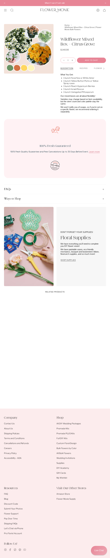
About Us (8, 428)
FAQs (7, 189)
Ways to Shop (12, 199)
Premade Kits (62, 428)
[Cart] (104, 10)
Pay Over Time (11, 518)
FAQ (6, 494)
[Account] (98, 10)
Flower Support (11, 513)
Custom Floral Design (66, 443)
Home (67, 25)
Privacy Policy (10, 453)
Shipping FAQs (10, 523)
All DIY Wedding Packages (68, 423)
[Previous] (4, 3)
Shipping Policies (11, 433)
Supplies (60, 463)
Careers (8, 448)
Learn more (94, 151)
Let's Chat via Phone (13, 528)
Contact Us (9, 423)
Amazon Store (63, 494)
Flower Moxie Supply (66, 499)
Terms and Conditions (14, 438)
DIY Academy (62, 468)
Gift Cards (61, 473)
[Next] (105, 3)
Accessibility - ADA (12, 458)
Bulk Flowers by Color (66, 448)
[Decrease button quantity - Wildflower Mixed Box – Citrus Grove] (64, 60)
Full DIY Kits (61, 438)
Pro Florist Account (13, 533)
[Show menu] (5, 10)
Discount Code (11, 504)
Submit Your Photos (13, 509)
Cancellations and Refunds (16, 443)
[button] (12, 10)
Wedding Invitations (65, 458)
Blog (6, 499)
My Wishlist (61, 478)
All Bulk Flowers (63, 453)
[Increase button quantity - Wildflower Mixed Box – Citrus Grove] (73, 60)
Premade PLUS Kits (65, 433)
